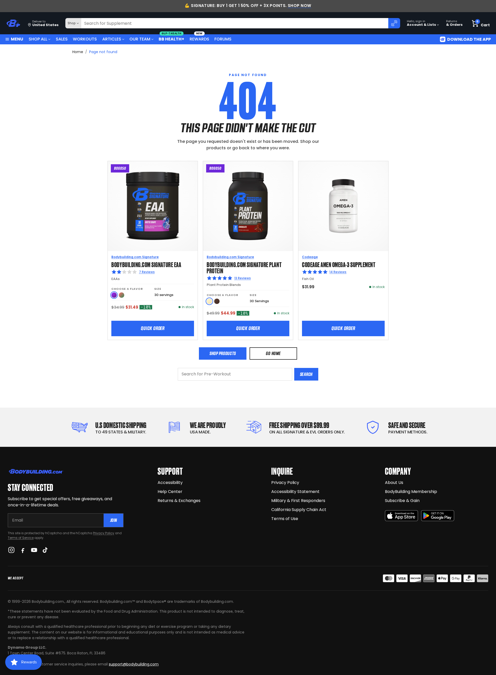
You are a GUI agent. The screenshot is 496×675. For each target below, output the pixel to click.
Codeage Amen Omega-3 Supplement (338, 264)
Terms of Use (284, 519)
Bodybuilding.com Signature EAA (146, 264)
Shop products (223, 353)
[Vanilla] (209, 301)
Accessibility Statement (295, 492)
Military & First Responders (298, 501)
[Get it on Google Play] (437, 515)
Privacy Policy (103, 533)
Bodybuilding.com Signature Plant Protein (244, 267)
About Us (394, 482)
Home (77, 52)
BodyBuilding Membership (411, 492)
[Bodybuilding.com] (13, 23)
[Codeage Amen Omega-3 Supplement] (343, 206)
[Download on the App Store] (401, 515)
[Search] (394, 23)
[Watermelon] (121, 295)
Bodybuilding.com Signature (135, 257)
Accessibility (170, 482)
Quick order (153, 328)
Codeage (310, 257)
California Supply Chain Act (298, 510)
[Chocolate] (217, 301)
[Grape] (114, 295)
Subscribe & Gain (402, 501)
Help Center (170, 492)
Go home (273, 353)
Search (306, 374)
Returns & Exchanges (179, 501)
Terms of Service (21, 538)
